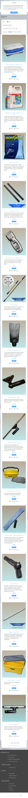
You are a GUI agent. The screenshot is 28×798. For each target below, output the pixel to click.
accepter (14, 12)
